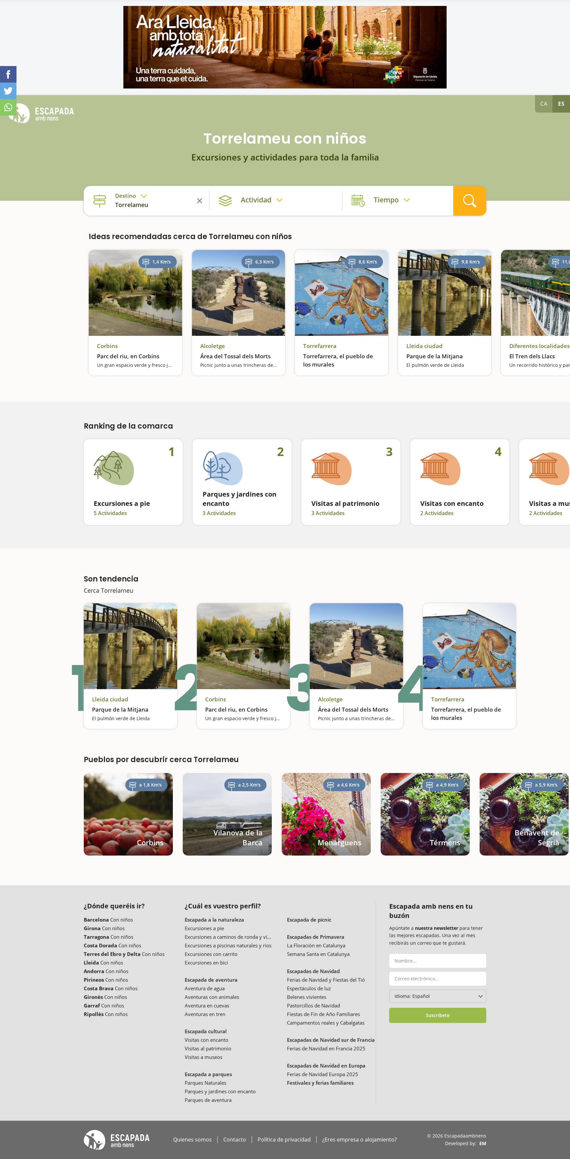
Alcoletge (212, 346)
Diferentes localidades (539, 346)
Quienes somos (192, 1139)
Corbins (107, 346)
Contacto (234, 1139)
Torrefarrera (319, 346)
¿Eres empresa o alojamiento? (359, 1139)
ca (544, 103)
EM (482, 1143)
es (561, 103)
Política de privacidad (284, 1139)
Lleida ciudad (424, 346)
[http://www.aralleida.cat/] (285, 47)
